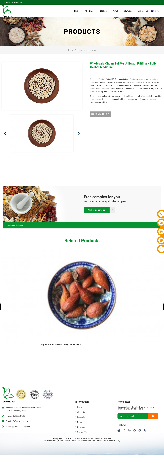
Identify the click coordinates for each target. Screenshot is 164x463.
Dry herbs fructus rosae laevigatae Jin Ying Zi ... (62, 344)
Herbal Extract (64, 441)
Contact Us (143, 11)
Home (77, 11)
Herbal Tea (75, 441)
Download (128, 11)
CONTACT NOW (102, 114)
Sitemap (107, 438)
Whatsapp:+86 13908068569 (18, 426)
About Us (81, 412)
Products (103, 11)
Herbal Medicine (51, 441)
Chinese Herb (101, 441)
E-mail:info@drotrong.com (13, 2)
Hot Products (96, 438)
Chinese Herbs (90, 50)
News (115, 11)
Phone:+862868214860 (15, 416)
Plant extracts (113, 441)
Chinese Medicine (87, 441)
